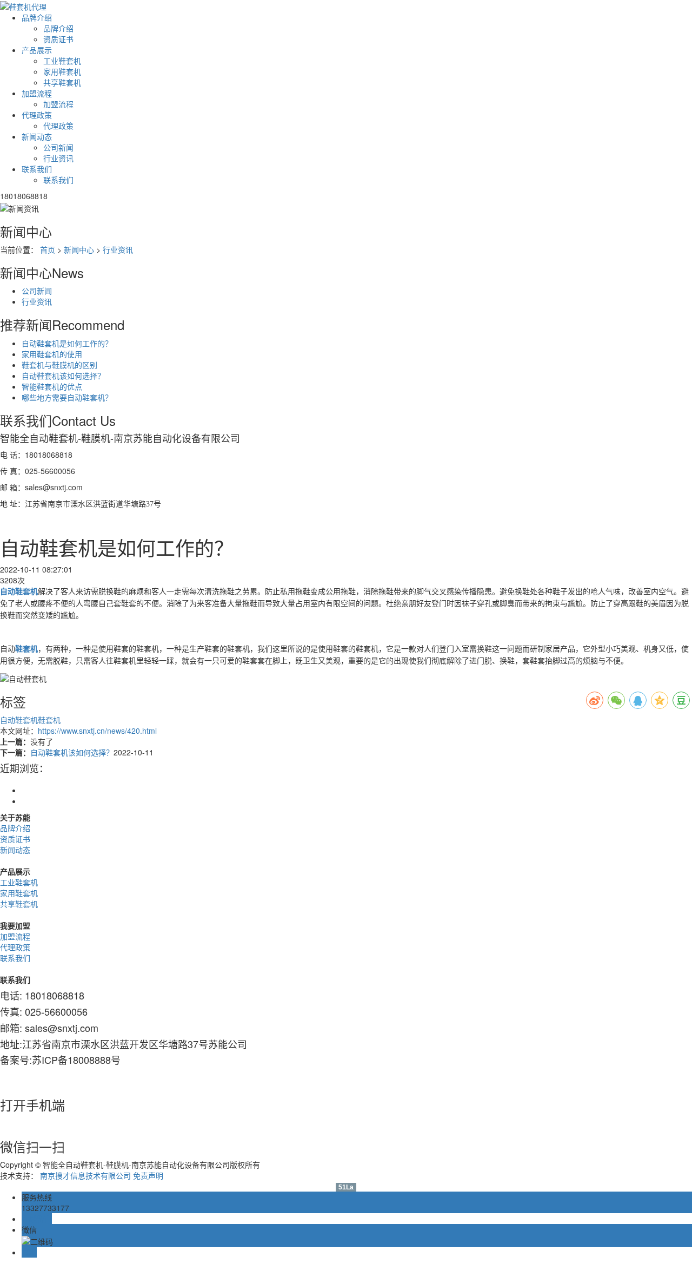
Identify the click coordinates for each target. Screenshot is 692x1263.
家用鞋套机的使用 (52, 353)
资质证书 (58, 39)
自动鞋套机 (19, 719)
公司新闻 (58, 147)
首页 (47, 249)
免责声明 (148, 1175)
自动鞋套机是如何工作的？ (67, 343)
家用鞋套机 (62, 71)
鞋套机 (49, 719)
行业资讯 (58, 158)
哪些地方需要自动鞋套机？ (67, 397)
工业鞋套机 (62, 60)
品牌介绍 (37, 17)
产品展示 (37, 49)
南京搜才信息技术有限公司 (85, 1175)
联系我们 (37, 168)
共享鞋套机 (62, 82)
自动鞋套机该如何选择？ (63, 375)
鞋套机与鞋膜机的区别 (59, 364)
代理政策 (37, 114)
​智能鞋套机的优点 (52, 386)
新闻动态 (37, 136)
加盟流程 (37, 93)
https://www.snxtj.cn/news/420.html (97, 730)
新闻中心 (79, 249)
